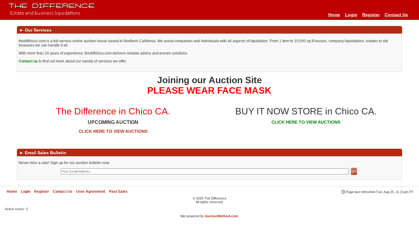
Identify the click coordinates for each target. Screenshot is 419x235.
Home (334, 14)
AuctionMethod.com (221, 216)
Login (351, 14)
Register (371, 14)
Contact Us (396, 14)
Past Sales (118, 191)
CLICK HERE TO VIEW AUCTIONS (113, 131)
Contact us (28, 61)
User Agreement (90, 191)
